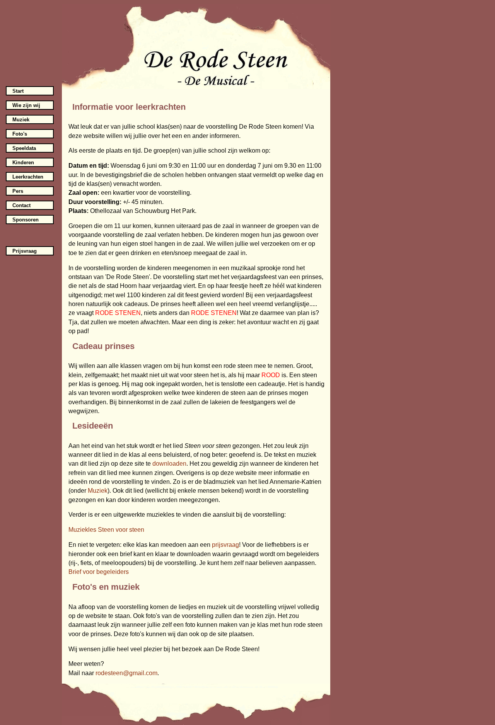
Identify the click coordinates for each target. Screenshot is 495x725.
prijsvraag (225, 544)
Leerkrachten (27, 177)
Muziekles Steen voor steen (106, 529)
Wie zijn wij (26, 105)
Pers (17, 191)
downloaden (169, 463)
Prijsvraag (24, 251)
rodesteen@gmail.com (126, 673)
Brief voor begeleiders (98, 571)
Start (18, 91)
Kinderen (23, 162)
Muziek (20, 120)
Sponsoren (25, 220)
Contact (21, 205)
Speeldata (24, 148)
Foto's (19, 134)
